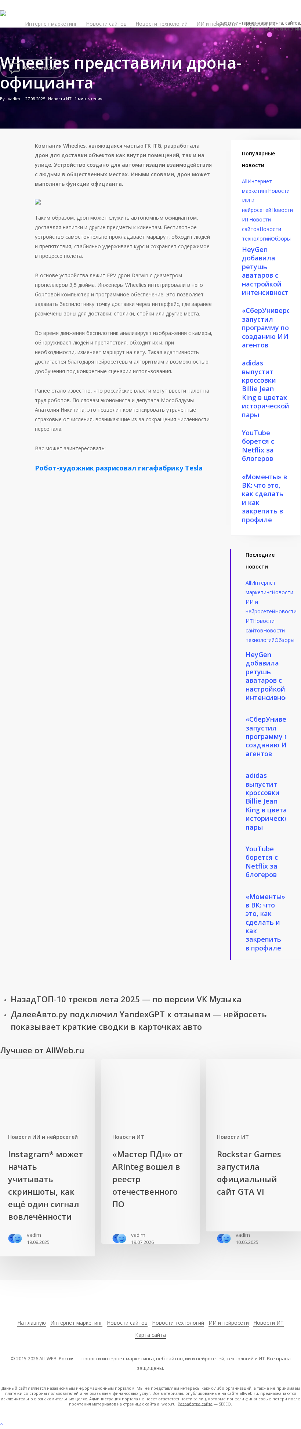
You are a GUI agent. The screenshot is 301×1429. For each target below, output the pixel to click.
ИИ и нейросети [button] (228, 1322)
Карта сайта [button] (150, 1334)
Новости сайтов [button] (127, 1322)
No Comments (39, 67)
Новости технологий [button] (178, 1322)
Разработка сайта (195, 1404)
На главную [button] (31, 1322)
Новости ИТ (60, 98)
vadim (14, 98)
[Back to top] (150, 1424)
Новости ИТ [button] (268, 1322)
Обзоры (281, 238)
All (244, 181)
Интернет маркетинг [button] (76, 1322)
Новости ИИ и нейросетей (43, 1136)
